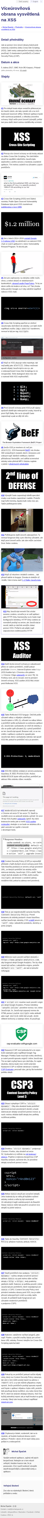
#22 (2, 1050)
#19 (2, 912)
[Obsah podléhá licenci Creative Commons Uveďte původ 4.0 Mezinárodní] (14, 1506)
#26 (2, 1239)
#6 (2, 323)
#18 (2, 861)
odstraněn (21, 675)
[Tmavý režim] (41, 1)
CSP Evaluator (7, 1069)
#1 (2, 108)
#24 (2, 1149)
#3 (2, 199)
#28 (2, 1335)
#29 (2, 1374)
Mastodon (22, 1512)
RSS (9, 1515)
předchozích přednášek (19, 464)
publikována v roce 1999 (11, 207)
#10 (2, 495)
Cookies (3, 1515)
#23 (2, 1103)
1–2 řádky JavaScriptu (31, 580)
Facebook (30, 1512)
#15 (2, 715)
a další (31, 920)
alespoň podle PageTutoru (23, 283)
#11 (2, 535)
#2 (2, 154)
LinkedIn (3, 1512)
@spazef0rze (12, 1512)
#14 (2, 664)
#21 (2, 1002)
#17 (2, 810)
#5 (2, 278)
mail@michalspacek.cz (15, 1509)
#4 (2, 238)
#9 (2, 447)
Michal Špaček (8, 27)
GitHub (37, 1512)
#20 (2, 957)
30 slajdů (23, 70)
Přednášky (19, 27)
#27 (2, 1273)
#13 (4, 611)
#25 (2, 1194)
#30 (2, 1433)
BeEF (27, 450)
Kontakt (3, 1509)
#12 (2, 575)
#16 (2, 771)
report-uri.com (7, 1402)
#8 (2, 408)
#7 (2, 363)
